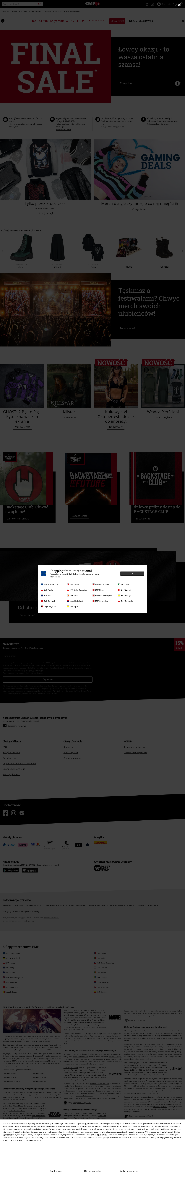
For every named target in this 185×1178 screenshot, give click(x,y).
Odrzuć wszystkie (92, 1171)
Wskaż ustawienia (129, 1170)
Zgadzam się (56, 1171)
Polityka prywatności (33, 1140)
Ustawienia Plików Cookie (139, 1137)
